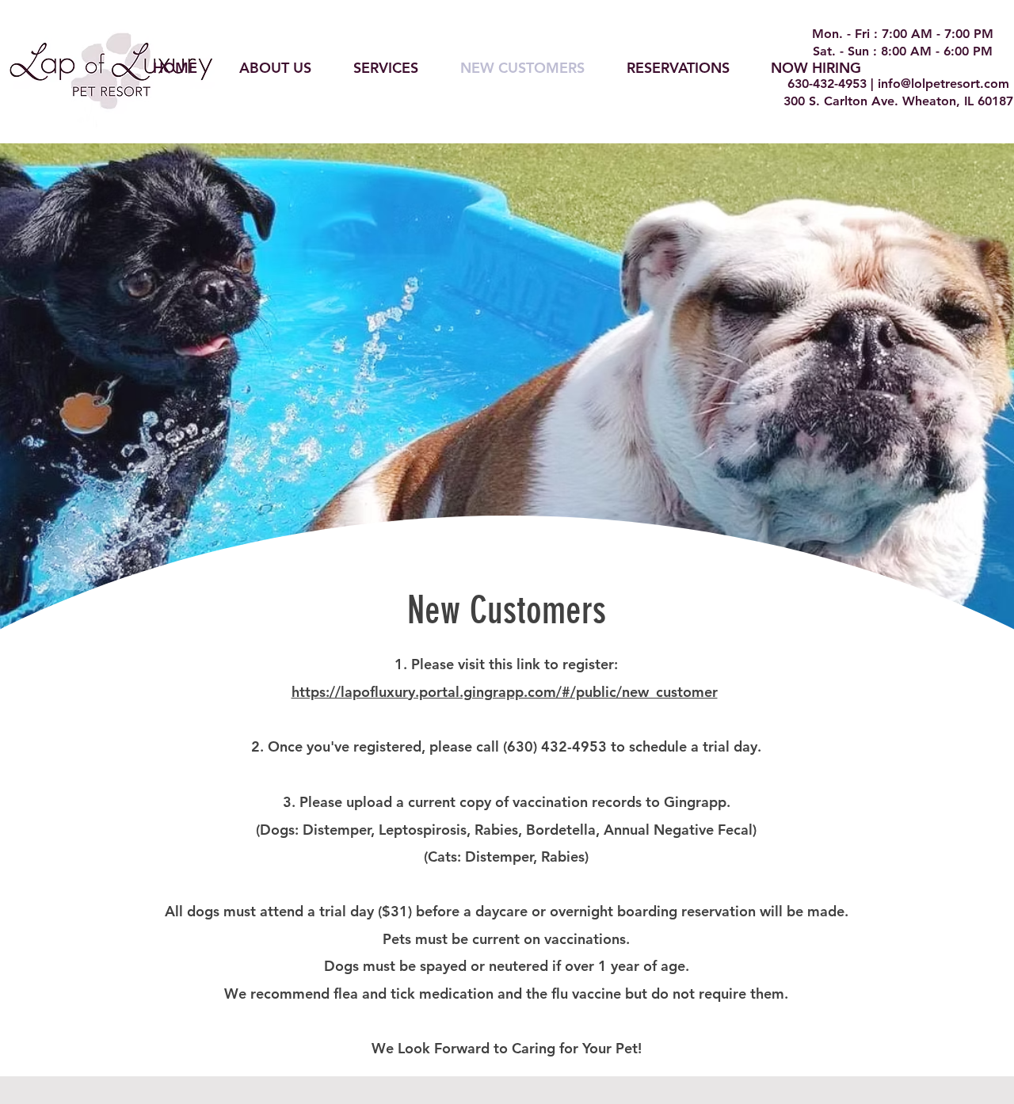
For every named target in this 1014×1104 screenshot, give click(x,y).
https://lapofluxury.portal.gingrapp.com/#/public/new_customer (505, 692)
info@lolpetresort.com (943, 83)
